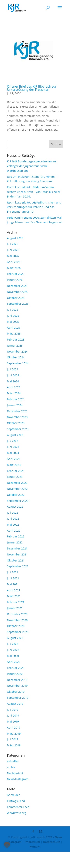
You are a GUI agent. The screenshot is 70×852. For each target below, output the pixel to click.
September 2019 (17, 697)
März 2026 (14, 268)
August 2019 (15, 703)
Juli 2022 (12, 512)
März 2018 (14, 745)
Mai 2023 (13, 453)
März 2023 (14, 465)
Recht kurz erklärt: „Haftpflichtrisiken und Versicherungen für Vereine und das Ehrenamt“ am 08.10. (34, 207)
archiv (11, 767)
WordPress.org (16, 813)
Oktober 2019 (15, 691)
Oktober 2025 (15, 298)
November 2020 (17, 620)
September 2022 (17, 501)
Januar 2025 (15, 345)
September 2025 (17, 303)
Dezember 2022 (17, 483)
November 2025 (17, 292)
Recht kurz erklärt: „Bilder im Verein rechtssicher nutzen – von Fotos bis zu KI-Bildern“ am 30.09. (34, 191)
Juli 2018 (12, 739)
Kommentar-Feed (18, 807)
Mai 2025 (13, 321)
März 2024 (14, 393)
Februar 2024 (15, 399)
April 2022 (13, 530)
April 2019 (13, 727)
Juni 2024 (13, 375)
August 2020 (15, 638)
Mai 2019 (13, 721)
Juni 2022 (13, 518)
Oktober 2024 (15, 357)
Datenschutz (51, 842)
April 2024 (13, 387)
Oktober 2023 (15, 423)
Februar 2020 (15, 668)
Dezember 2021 (17, 548)
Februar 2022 (15, 536)
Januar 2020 (15, 674)
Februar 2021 (15, 602)
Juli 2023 (12, 441)
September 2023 (17, 429)
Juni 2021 (13, 578)
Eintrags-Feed (16, 801)
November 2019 (17, 685)
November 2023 (17, 417)
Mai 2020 (13, 656)
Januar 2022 (15, 542)
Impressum (32, 842)
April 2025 (13, 327)
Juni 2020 (13, 650)
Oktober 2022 (15, 495)
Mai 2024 (13, 381)
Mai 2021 (13, 584)
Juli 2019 (12, 709)
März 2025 (14, 333)
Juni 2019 (13, 715)
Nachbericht (15, 773)
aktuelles (13, 761)
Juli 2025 (12, 309)
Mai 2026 (13, 256)
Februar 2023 (15, 471)
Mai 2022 (13, 524)
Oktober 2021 (15, 560)
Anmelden (13, 795)
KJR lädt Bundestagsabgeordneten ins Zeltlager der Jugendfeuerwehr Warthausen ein (31, 166)
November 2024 (17, 351)
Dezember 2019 (17, 680)
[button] (7, 845)
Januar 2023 (15, 477)
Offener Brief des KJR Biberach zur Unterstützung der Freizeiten (32, 88)
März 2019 (14, 733)
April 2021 (13, 590)
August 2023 (15, 435)
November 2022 (17, 489)
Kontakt (35, 846)
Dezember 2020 (17, 614)
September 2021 (17, 566)
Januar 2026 (15, 280)
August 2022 (15, 506)
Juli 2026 (12, 244)
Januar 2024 (15, 405)
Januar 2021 (15, 608)
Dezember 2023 (17, 411)
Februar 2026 (15, 274)
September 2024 (17, 363)
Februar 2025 (15, 339)
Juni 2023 (13, 447)
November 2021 (17, 554)
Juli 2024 (12, 369)
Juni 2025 (13, 315)
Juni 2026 (13, 250)
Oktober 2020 (15, 626)
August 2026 (15, 238)
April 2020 (13, 662)
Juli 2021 (12, 572)
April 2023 (13, 459)
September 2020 (17, 632)
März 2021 (14, 596)
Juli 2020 (12, 644)
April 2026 (13, 262)
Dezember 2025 (17, 286)
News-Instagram (17, 779)
